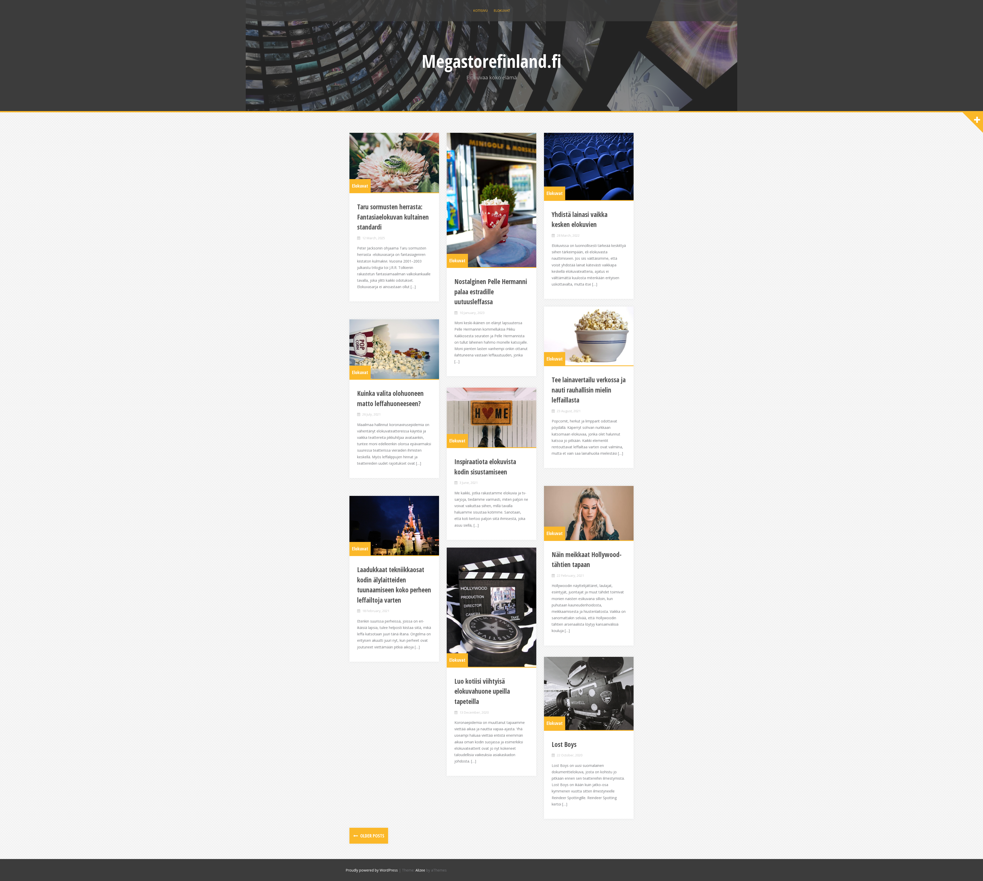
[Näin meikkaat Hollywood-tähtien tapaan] (589, 513)
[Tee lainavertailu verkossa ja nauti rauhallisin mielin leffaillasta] (589, 336)
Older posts (371, 836)
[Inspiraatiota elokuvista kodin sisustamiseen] (491, 417)
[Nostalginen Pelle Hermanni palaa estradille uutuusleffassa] (491, 200)
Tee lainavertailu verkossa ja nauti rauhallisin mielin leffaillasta (589, 390)
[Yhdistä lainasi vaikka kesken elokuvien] (589, 166)
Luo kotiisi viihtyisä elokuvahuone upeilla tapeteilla (482, 691)
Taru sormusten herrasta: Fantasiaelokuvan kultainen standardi (393, 217)
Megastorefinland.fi (491, 61)
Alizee (420, 870)
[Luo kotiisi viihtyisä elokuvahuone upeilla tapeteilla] (491, 607)
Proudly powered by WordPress (372, 870)
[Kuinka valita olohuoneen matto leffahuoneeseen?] (394, 349)
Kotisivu (480, 10)
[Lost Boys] (589, 693)
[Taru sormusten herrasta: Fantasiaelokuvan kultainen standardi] (394, 162)
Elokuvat (502, 10)
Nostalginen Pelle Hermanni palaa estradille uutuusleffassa (490, 291)
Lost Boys (564, 744)
